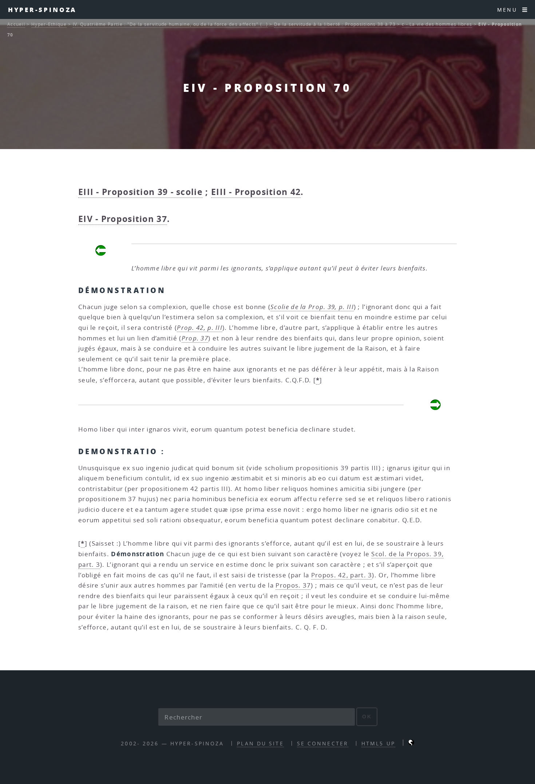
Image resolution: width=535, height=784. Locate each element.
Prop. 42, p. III (199, 327)
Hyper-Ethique (49, 24)
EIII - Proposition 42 (256, 192)
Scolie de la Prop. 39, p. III (312, 307)
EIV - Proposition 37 (122, 219)
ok (367, 716)
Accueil (16, 24)
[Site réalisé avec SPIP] (411, 743)
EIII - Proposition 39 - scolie (140, 192)
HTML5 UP (378, 743)
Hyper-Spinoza (42, 9)
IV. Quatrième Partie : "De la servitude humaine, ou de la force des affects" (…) (170, 24)
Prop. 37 (195, 338)
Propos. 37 (293, 585)
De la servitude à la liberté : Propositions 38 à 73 (335, 24)
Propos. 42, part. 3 (341, 575)
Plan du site (260, 743)
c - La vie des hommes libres (437, 24)
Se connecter (322, 743)
